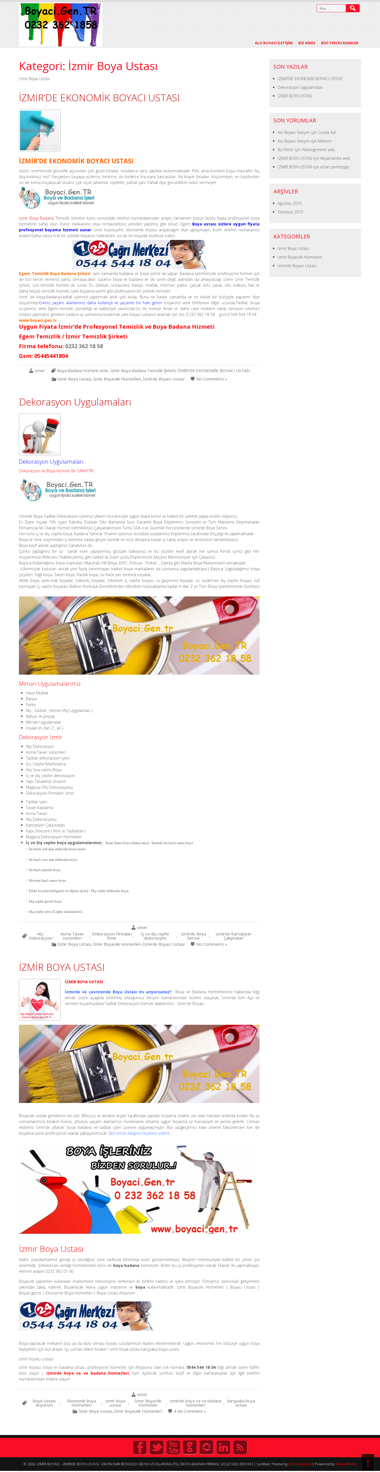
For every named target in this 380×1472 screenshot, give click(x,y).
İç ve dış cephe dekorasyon (155, 936)
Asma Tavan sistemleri (72, 936)
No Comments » (211, 379)
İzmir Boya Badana (36, 218)
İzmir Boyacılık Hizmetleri (117, 379)
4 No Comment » (190, 1411)
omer (40, 370)
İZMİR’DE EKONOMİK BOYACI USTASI (99, 97)
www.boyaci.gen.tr (38, 320)
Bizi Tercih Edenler (339, 42)
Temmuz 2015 (290, 212)
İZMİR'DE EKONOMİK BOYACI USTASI (213, 370)
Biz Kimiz (306, 42)
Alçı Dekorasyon (40, 936)
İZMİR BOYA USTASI (62, 967)
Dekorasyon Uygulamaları (75, 401)
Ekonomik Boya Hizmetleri (81, 1403)
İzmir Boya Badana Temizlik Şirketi (143, 370)
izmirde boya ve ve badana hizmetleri (195, 1403)
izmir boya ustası (115, 1403)
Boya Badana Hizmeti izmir (82, 370)
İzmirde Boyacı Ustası (163, 379)
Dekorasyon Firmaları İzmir (112, 936)
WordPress (346, 1463)
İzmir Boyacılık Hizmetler (148, 1403)
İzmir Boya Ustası (74, 379)
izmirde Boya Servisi (193, 936)
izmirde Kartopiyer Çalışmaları (234, 936)
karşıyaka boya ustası (241, 1403)
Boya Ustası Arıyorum (44, 1403)
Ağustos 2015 (290, 203)
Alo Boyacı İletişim (274, 42)
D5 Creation (300, 1463)
